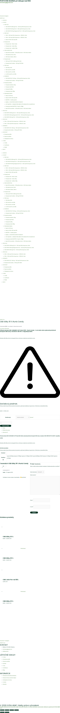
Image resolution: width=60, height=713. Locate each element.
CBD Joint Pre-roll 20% (10, 69)
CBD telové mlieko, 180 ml (11, 56)
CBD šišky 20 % (9, 67)
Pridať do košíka (5, 425)
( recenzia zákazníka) (4, 328)
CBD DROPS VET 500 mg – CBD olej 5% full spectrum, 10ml (18, 78)
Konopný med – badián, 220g (11, 48)
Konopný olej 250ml (10, 86)
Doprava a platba (7, 136)
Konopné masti (7, 58)
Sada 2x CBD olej (9, 95)
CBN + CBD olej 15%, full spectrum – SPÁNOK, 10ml (16, 35)
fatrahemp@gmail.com (6, 2)
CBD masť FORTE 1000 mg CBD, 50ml (13, 61)
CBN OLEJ (6, 33)
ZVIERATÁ (6, 76)
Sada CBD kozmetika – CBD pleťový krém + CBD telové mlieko (18, 52)
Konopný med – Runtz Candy (11, 43)
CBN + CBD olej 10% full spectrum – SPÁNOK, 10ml (16, 37)
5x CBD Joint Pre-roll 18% (11, 74)
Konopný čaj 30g (9, 89)
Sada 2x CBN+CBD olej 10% (11, 39)
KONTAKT (5, 132)
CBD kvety (6, 65)
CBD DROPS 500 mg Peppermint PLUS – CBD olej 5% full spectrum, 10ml (20, 31)
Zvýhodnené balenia (8, 93)
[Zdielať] (7, 710)
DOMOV (5, 20)
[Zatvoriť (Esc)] (2, 710)
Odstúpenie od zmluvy (8, 138)
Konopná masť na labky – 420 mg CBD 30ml (14, 63)
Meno (31, 500)
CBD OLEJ (6, 24)
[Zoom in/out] (16, 710)
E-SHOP (4, 22)
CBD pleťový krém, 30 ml (11, 54)
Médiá (5, 147)
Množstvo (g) (8, 417)
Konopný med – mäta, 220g (11, 46)
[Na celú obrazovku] (11, 710)
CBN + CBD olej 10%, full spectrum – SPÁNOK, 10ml (14, 123)
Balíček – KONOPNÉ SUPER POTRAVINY (14, 102)
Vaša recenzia (33, 474)
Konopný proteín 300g (10, 91)
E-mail (31, 506)
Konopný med (7, 41)
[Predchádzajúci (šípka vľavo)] (2, 712)
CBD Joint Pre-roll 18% (10, 71)
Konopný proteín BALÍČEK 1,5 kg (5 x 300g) (14, 106)
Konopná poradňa (7, 134)
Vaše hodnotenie (33, 472)
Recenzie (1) (5, 432)
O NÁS (4, 140)
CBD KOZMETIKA (8, 50)
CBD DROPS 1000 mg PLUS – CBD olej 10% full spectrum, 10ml (18, 26)
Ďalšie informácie (6, 430)
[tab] (31, 428)
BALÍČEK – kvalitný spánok (11, 99)
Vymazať (31, 417)
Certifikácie (6, 145)
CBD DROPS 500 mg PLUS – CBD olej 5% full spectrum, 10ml (18, 28)
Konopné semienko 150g (11, 84)
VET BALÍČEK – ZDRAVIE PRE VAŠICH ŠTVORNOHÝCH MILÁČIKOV (20, 104)
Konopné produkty (8, 82)
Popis (4, 427)
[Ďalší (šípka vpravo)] (7, 712)
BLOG (4, 149)
